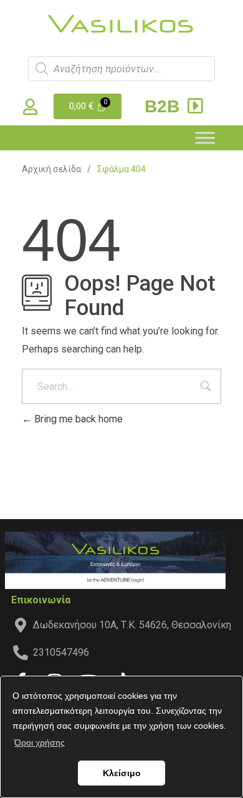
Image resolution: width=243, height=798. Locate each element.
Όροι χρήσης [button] (39, 742)
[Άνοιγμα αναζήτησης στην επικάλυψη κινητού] (121, 68)
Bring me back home (77, 419)
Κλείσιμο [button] (122, 773)
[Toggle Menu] (205, 138)
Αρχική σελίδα (51, 169)
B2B (164, 106)
